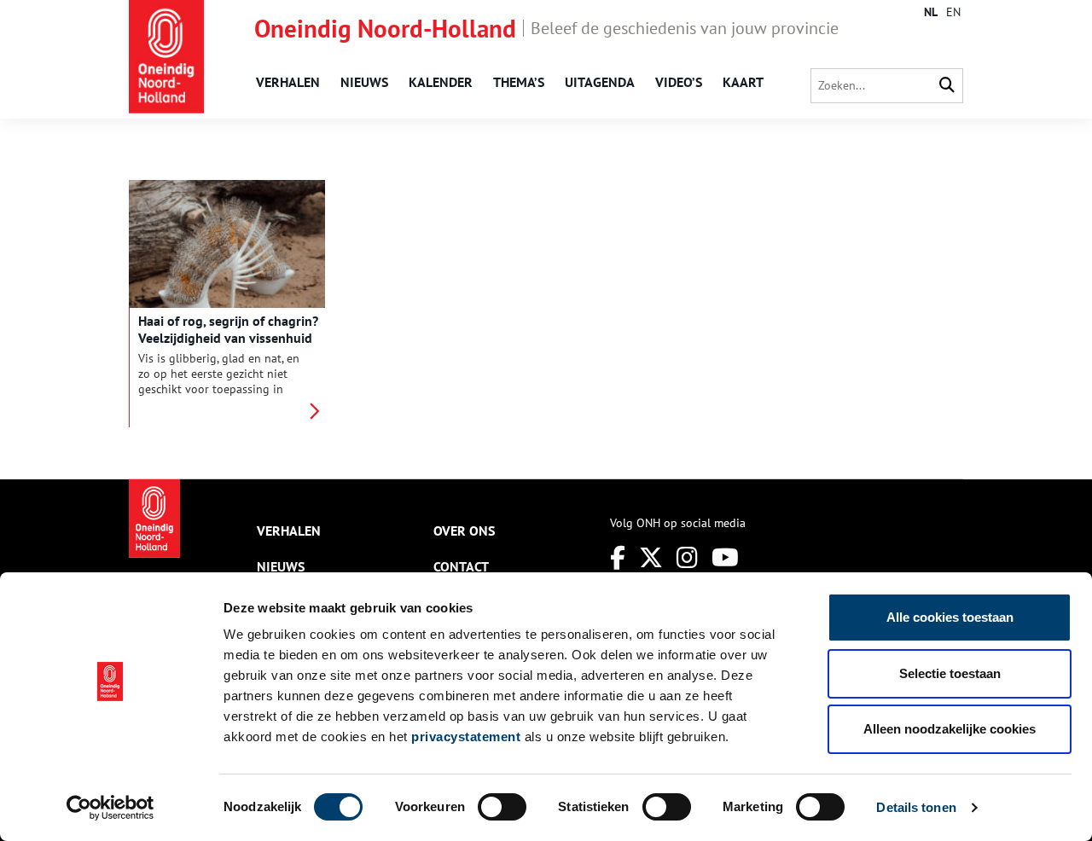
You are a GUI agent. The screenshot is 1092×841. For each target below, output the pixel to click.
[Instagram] (687, 557)
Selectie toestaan (950, 673)
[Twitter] (651, 557)
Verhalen (288, 81)
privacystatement (465, 736)
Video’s (678, 81)
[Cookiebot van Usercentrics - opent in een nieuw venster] (110, 808)
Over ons (464, 530)
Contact (461, 566)
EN (953, 12)
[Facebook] (617, 557)
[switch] (502, 807)
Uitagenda (600, 81)
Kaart (743, 81)
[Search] (946, 86)
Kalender (441, 81)
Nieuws (364, 81)
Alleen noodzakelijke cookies (949, 729)
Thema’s (518, 81)
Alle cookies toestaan (950, 617)
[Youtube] (725, 557)
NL (931, 12)
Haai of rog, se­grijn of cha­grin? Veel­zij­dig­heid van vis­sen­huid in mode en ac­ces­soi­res (228, 337)
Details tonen (916, 807)
